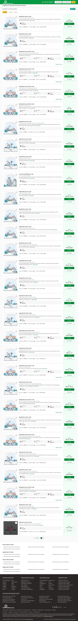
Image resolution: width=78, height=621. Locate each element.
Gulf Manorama (41, 610)
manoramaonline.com (29, 619)
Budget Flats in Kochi (25, 580)
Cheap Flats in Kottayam (25, 587)
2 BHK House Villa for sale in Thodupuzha (12, 549)
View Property (32, 20)
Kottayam (4, 583)
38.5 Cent (24, 24)
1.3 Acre (23, 320)
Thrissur (12, 585)
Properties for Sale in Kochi (63, 580)
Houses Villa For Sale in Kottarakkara (27, 600)
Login (73, 2)
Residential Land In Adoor (25, 602)
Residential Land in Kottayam (44, 596)
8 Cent (23, 199)
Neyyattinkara (42, 589)
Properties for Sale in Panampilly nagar (65, 585)
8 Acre (23, 355)
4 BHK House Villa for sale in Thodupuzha (12, 547)
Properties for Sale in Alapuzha (64, 587)
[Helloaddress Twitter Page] (54, 607)
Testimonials (16, 612)
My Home (31, 612)
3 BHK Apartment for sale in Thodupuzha (36, 554)
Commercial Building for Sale (26, 174)
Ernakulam (5, 585)
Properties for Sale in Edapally (63, 586)
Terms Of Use (71, 619)
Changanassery (43, 583)
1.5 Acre (23, 389)
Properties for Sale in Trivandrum (64, 582)
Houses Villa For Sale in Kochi (26, 596)
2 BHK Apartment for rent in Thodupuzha (12, 571)
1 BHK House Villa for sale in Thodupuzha (61, 547)
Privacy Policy (65, 619)
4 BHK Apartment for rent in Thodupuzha (12, 569)
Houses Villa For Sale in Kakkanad (27, 597)
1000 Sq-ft (52, 407)
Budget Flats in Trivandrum (26, 582)
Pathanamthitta (14, 582)
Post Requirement (66, 2)
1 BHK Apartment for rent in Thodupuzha (61, 569)
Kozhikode (5, 587)
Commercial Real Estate (62, 602)
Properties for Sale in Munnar (63, 589)
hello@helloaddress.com (48, 616)
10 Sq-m (51, 94)
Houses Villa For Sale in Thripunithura (64, 597)
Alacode (10, 12)
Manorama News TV (27, 610)
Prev (37, 538)
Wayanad (13, 587)
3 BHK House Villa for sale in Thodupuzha (36, 547)
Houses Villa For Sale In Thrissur (63, 596)
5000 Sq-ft (24, 181)
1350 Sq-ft (52, 372)
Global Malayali (48, 610)
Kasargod (13, 589)
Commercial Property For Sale (44, 602)
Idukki (12, 583)
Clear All (15, 12)
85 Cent (23, 303)
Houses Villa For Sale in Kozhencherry (64, 600)
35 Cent (23, 424)
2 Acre (23, 216)
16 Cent (23, 512)
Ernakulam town (52, 580)
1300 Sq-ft (52, 59)
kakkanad (50, 583)
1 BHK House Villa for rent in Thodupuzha (61, 562)
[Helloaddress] (8, 2)
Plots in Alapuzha (24, 585)
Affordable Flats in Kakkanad (26, 583)
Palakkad (4, 586)
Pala (40, 586)
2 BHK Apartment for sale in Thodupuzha (12, 556)
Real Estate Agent (42, 600)
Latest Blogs (10, 612)
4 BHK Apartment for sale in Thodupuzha (12, 554)
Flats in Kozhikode (24, 586)
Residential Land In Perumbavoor (9, 600)
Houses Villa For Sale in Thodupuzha (9, 602)
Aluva (50, 582)
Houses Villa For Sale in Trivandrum (9, 596)
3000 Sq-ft (52, 76)
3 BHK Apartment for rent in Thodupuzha (36, 569)
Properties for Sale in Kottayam (64, 583)
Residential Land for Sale (25, 16)
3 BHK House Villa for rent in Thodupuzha (36, 562)
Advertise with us (37, 612)
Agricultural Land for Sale (25, 139)
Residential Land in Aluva (43, 597)
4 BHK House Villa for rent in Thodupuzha (12, 562)
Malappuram (13, 586)
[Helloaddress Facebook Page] (52, 607)
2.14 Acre (24, 41)
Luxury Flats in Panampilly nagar (27, 589)
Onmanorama (19, 610)
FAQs (74, 619)
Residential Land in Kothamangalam (46, 599)
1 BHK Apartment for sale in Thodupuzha (61, 554)
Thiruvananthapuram (6, 580)
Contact (69, 23)
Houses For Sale (24, 599)
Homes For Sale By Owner (7, 597)
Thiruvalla (41, 587)
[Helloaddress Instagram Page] (56, 607)
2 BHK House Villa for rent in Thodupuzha (12, 564)
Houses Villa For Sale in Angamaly (9, 599)
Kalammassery (51, 585)
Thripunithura (51, 587)
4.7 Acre (23, 528)
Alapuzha (4, 582)
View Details (69, 26)
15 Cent (23, 129)
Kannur (4, 589)
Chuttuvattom (34, 610)
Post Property (58, 2)
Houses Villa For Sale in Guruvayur (64, 599)
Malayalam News (12, 610)
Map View (73, 8)
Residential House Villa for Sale (26, 51)
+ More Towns (51, 589)
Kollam (12, 580)
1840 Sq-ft (52, 338)
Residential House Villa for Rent (26, 104)
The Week (54, 610)
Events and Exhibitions (24, 612)
